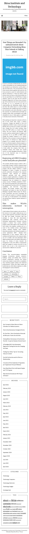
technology (6, 520)
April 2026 (6, 384)
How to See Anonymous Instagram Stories (14, 330)
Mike (21, 55)
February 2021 (7, 434)
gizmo (20, 509)
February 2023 (7, 406)
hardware (15, 511)
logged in (12, 290)
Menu (26, 15)
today (11, 520)
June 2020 (5, 463)
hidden (19, 511)
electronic (7, 506)
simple (14, 515)
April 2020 (6, 466)
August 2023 (6, 395)
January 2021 (6, 438)
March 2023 (6, 402)
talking (12, 276)
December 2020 (7, 441)
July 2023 (5, 399)
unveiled (10, 522)
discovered (18, 503)
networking (14, 274)
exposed (21, 506)
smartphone (19, 515)
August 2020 (6, 456)
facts (24, 506)
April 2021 (6, 427)
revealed (6, 276)
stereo (15, 518)
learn (22, 511)
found (11, 509)
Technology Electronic (9, 483)
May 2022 (5, 413)
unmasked (5, 522)
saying (4, 515)
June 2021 (5, 420)
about (5, 271)
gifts (17, 509)
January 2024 (6, 392)
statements (10, 517)
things (19, 276)
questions (14, 513)
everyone (13, 506)
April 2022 (6, 416)
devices (13, 503)
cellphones (20, 500)
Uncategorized (7, 490)
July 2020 (5, 459)
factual (4, 509)
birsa (17, 271)
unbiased (6, 279)
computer (6, 274)
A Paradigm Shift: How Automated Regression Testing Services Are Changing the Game (14, 346)
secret (7, 515)
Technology (6, 476)
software (5, 517)
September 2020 (7, 452)
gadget (14, 509)
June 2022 (5, 409)
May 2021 (5, 424)
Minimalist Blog (9, 531)
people (10, 513)
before (9, 500)
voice (14, 522)
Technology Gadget (8, 486)
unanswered (18, 520)
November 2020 (7, 445)
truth (14, 520)
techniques (19, 517)
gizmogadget (6, 511)
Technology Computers (9, 479)
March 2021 (6, 431)
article (11, 271)
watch (18, 522)
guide (11, 511)
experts (17, 506)
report (18, 513)
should (11, 515)
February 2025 (7, 388)
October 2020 (6, 449)
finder (8, 509)
